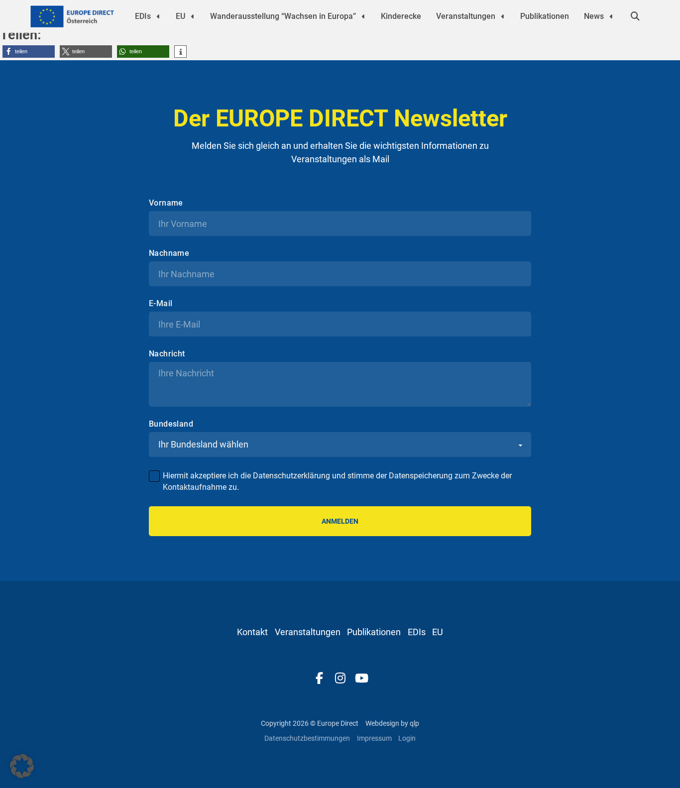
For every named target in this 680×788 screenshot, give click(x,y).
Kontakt (252, 632)
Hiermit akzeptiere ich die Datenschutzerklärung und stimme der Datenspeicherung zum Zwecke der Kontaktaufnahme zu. (337, 481)
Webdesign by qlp (392, 723)
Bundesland (171, 424)
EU (180, 16)
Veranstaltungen (465, 16)
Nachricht (167, 354)
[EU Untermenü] (192, 16)
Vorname (166, 203)
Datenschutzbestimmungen (307, 738)
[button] (28, 51)
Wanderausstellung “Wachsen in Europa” (283, 16)
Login (407, 738)
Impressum (374, 738)
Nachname (169, 253)
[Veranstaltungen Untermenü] (502, 16)
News (594, 16)
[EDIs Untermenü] (158, 16)
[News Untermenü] (611, 16)
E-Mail (160, 304)
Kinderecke (401, 16)
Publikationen (544, 16)
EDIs (143, 16)
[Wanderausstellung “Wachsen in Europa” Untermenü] (363, 16)
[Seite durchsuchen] (635, 16)
